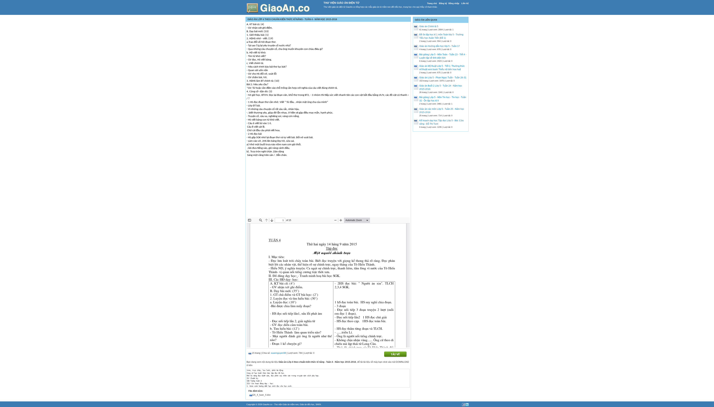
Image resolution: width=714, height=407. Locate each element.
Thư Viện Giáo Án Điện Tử (341, 2)
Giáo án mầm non (291, 404)
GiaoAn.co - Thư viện (273, 404)
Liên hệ (465, 3)
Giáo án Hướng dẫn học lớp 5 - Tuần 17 (439, 46)
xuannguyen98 (278, 353)
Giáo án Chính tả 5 (428, 26)
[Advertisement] (328, 189)
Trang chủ (432, 3)
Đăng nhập (453, 3)
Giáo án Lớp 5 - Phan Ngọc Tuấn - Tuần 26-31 (442, 77)
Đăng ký (443, 3)
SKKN (318, 404)
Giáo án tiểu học (307, 404)
